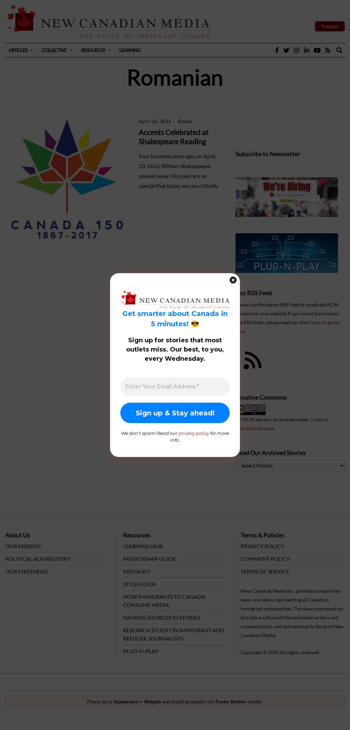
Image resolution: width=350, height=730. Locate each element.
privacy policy (193, 433)
